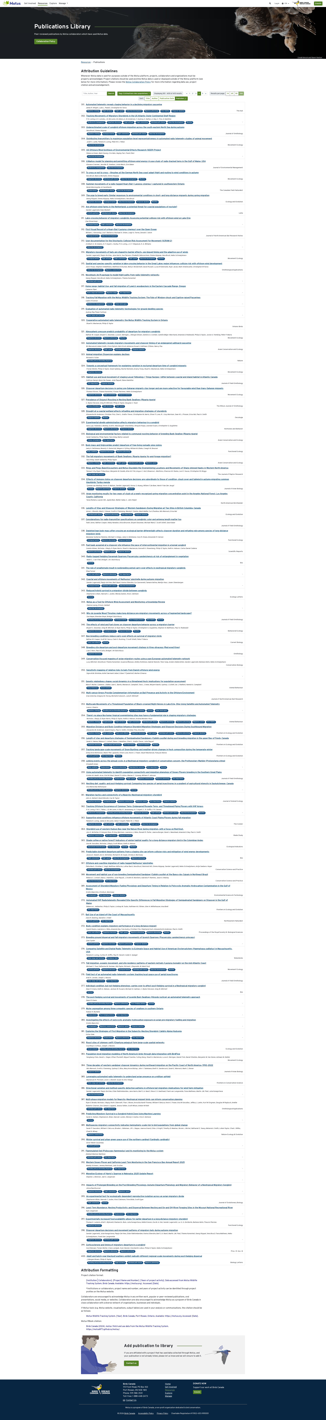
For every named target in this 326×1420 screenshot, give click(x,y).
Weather (189, 122)
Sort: (142, 98)
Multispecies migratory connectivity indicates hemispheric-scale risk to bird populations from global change (137, 1125)
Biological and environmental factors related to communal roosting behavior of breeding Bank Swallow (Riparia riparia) (142, 434)
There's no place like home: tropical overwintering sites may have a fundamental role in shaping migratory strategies (141, 715)
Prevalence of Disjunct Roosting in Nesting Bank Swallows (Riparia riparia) (120, 400)
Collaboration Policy (45, 41)
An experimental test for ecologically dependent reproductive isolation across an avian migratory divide (135, 1196)
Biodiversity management (96, 122)
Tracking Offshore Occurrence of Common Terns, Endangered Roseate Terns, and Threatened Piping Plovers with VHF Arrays (144, 806)
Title (148, 98)
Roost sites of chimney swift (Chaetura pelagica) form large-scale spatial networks (125, 1043)
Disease (90, 489)
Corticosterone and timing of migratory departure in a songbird (115, 1245)
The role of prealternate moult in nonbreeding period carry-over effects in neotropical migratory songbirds (136, 568)
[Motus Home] (12, 3)
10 (228, 93)
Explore (53, 3)
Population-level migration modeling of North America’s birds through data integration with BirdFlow (133, 1054)
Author (155, 98)
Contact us (131, 1363)
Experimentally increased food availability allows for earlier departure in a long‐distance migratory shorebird (137, 1219)
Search (111, 93)
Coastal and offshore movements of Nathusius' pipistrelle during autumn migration (125, 579)
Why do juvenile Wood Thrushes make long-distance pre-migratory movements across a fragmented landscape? (139, 613)
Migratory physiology (111, 429)
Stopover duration (178, 111)
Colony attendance (93, 406)
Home (168, 1384)
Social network (106, 688)
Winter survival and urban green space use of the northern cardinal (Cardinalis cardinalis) (128, 1139)
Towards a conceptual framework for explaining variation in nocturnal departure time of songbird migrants (136, 366)
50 (236, 93)
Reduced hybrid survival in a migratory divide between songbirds (116, 591)
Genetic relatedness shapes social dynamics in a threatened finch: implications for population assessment (136, 681)
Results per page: (218, 93)
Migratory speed (151, 463)
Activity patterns (93, 213)
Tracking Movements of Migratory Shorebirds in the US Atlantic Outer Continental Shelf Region (130, 116)
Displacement (92, 190)
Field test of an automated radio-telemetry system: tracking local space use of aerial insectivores (132, 974)
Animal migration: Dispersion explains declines (108, 354)
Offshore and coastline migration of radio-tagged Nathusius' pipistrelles (119, 863)
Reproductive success (136, 767)
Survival (109, 304)
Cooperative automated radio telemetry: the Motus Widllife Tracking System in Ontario (127, 320)
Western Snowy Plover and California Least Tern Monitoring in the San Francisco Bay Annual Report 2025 (135, 1162)
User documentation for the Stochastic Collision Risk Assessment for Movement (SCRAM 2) (129, 241)
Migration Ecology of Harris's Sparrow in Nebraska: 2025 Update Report (119, 1174)
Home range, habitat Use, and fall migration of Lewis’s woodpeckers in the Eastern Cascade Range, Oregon (135, 286)
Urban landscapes (121, 304)
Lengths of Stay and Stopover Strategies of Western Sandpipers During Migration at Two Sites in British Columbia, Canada (143, 508)
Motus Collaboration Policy (138, 82)
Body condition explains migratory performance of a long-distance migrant (121, 926)
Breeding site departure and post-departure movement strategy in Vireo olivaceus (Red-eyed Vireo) (133, 647)
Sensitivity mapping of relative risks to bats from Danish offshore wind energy (123, 670)
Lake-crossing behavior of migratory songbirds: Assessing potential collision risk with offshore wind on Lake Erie (138, 218)
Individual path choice (158, 122)
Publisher (180, 98)
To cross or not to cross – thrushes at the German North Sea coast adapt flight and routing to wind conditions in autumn (142, 173)
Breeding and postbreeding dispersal (100, 361)
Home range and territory (95, 293)
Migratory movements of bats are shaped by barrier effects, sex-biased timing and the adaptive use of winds (137, 252)
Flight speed (119, 111)
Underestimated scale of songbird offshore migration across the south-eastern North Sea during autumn (135, 127)
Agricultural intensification (96, 847)
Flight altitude (128, 122)
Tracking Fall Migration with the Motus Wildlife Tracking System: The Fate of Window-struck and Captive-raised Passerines (143, 297)
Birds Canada (129, 1413)
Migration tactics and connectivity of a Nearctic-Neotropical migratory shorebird (124, 795)
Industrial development (134, 111)
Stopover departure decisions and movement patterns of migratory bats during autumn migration (132, 1230)
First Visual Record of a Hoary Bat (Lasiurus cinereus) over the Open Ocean (121, 229)
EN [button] (286, 3)
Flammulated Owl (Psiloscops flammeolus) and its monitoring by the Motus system (124, 1151)
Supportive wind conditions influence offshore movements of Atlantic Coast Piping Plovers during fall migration (138, 818)
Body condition (92, 451)
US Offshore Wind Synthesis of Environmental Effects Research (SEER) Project (123, 150)
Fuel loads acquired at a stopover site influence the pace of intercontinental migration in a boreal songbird (136, 545)
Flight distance (107, 111)
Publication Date (167, 98)
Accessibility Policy (146, 1413)
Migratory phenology (151, 111)
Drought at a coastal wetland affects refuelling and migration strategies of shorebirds (126, 411)
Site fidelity (165, 111)
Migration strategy (93, 111)
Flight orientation (142, 122)
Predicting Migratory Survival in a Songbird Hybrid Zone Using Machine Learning (123, 1114)
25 (232, 93)
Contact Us (131, 1400)
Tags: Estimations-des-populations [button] (133, 93)
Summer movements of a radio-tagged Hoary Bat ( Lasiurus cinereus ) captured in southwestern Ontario (135, 184)
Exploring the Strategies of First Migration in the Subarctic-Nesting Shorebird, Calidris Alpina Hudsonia (134, 1031)
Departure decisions (114, 122)
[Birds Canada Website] (301, 3)
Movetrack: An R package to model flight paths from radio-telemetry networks (122, 275)
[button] (270, 3)
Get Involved (30, 3)
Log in (277, 3)
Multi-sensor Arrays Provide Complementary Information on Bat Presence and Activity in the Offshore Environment (140, 693)
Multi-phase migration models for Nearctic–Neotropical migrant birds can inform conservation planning (134, 1099)
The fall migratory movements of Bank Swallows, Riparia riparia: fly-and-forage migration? (128, 456)
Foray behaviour (92, 688)
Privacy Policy (162, 1413)
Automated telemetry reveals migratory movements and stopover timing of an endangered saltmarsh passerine (138, 343)
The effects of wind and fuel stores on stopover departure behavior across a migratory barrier (130, 625)
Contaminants (92, 895)
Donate (318, 3)
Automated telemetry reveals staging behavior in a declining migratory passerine (124, 104)
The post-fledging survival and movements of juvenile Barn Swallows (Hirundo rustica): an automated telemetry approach (143, 997)
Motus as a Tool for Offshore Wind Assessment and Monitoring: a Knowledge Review (126, 602)
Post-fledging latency (137, 620)
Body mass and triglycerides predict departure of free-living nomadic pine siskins (124, 445)
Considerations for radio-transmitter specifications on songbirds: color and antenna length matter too (133, 519)
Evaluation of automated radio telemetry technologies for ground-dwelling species (124, 309)
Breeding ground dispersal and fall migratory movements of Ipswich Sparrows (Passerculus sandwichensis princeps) (140, 937)
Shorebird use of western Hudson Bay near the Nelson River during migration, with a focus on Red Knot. (135, 829)
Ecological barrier (108, 134)
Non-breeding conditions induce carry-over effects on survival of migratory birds (124, 636)
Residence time (112, 958)
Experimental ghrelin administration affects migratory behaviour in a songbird (122, 422)
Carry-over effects (93, 574)
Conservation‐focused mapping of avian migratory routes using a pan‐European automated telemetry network (138, 659)
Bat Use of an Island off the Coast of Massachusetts (110, 915)
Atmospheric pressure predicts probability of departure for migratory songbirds (123, 331)
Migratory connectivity (113, 270)
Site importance (125, 293)
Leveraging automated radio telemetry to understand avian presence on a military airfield (128, 1077)
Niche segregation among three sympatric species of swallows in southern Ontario (124, 1008)
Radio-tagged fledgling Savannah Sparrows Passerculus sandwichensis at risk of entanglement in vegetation (137, 556)
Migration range (112, 293)
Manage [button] (62, 3)
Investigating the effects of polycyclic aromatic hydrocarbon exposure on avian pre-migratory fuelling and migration (141, 1020)
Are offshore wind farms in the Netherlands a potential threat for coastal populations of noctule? (131, 207)
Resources (42, 3)
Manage (168, 1396)
